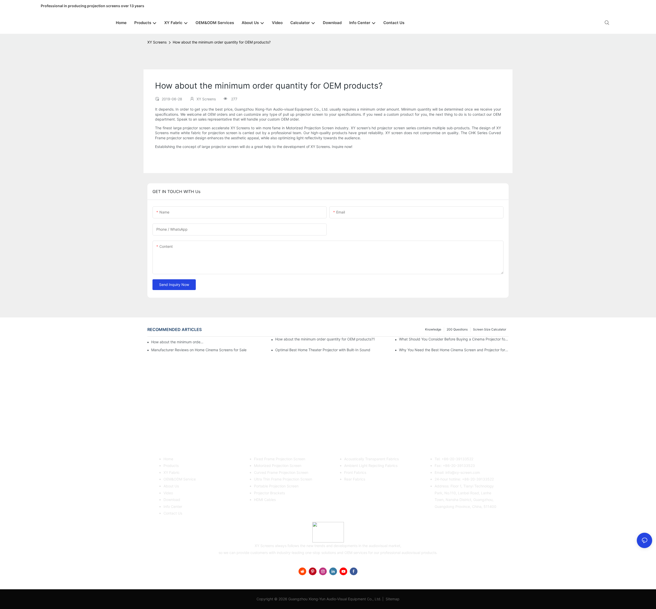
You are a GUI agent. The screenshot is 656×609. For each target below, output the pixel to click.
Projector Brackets (269, 493)
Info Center (172, 506)
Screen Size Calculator (489, 329)
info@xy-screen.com (462, 472)
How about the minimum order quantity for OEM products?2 (177, 342)
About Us (171, 486)
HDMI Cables (265, 499)
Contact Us (172, 513)
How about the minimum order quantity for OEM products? (222, 42)
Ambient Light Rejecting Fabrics (370, 465)
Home (168, 459)
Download (171, 499)
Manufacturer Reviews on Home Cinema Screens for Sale (199, 350)
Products (171, 465)
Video (168, 493)
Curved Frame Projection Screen (281, 472)
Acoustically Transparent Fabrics (371, 459)
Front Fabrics (355, 472)
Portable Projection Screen (276, 486)
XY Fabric (171, 472)
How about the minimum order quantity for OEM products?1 (325, 339)
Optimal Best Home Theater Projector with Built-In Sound (322, 350)
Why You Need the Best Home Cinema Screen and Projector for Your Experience (454, 350)
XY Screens (157, 42)
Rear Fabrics (354, 479)
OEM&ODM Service (179, 479)
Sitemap (392, 599)
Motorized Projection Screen (277, 465)
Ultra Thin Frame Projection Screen (283, 479)
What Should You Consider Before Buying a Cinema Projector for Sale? (454, 339)
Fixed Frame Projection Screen (279, 459)
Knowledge (433, 329)
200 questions (457, 329)
